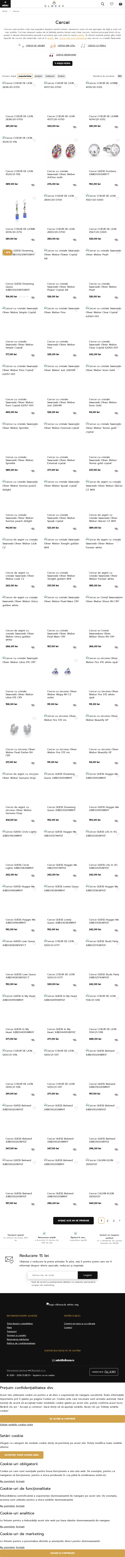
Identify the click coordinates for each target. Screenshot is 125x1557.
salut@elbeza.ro (64, 1360)
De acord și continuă (62, 1418)
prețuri (38, 76)
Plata (9, 1327)
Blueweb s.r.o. (38, 1370)
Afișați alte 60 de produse (73, 1220)
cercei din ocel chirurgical (73, 38)
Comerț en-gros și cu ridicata (79, 1323)
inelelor (81, 35)
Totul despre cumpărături (20, 1323)
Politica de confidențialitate (69, 1285)
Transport (12, 1331)
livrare (61, 76)
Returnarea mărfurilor (18, 1339)
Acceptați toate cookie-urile (22, 1455)
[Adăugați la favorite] (34, 85)
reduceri (50, 76)
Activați (20, 1481)
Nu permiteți (7, 1481)
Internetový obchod (17, 1370)
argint (50, 38)
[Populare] (111, 4)
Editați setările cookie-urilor (16, 1425)
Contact (68, 1327)
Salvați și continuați (62, 1553)
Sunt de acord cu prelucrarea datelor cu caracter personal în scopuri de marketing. (63, 1283)
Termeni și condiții (16, 1335)
